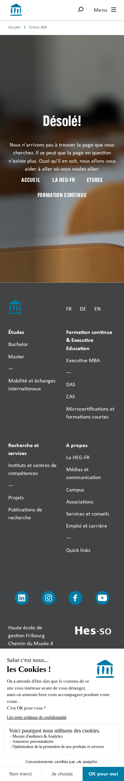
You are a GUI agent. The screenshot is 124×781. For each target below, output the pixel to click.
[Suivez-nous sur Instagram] (48, 598)
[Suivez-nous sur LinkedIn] (22, 598)
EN (97, 308)
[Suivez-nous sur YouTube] (102, 598)
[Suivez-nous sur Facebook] (75, 598)
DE (83, 308)
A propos (76, 444)
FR (69, 308)
